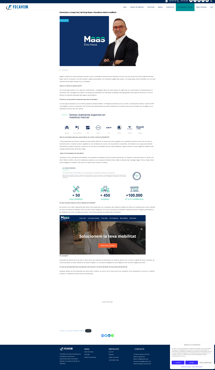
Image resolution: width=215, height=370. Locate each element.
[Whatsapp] (112, 335)
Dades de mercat (114, 357)
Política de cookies (186, 366)
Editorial (111, 354)
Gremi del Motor (64, 20)
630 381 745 (173, 1)
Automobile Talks (114, 360)
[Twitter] (105, 335)
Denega (191, 362)
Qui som (111, 351)
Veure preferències (206, 362)
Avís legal (87, 354)
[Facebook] (102, 335)
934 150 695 (184, 1)
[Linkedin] (109, 335)
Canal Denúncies (88, 351)
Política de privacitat (197, 366)
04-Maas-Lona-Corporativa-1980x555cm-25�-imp (72, 330)
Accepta (178, 362)
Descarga (88, 330)
